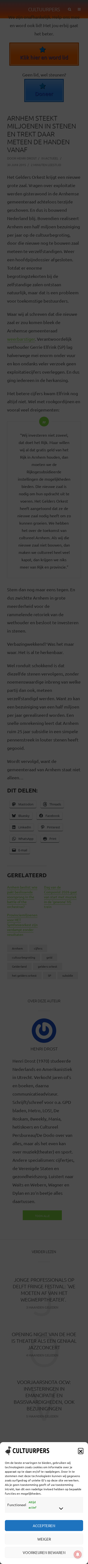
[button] (80, 1450)
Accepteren (44, 1525)
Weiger (44, 1539)
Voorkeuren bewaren (44, 1552)
